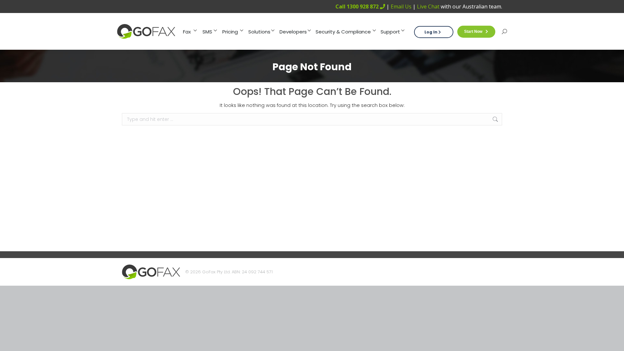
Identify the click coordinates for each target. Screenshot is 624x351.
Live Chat (428, 6)
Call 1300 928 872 (357, 6)
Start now (473, 31)
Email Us (401, 6)
